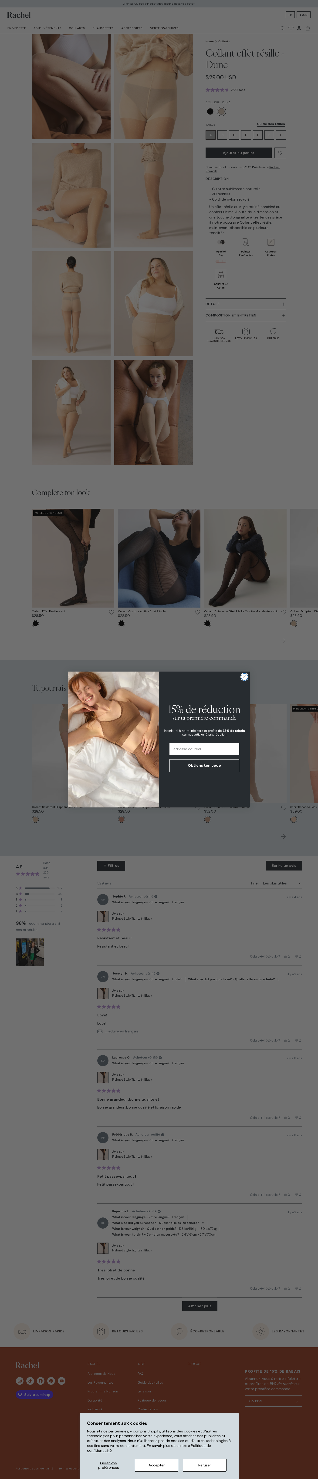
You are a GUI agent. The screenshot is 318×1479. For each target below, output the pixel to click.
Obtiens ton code (204, 765)
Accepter (157, 1465)
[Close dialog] (244, 676)
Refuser (204, 1465)
